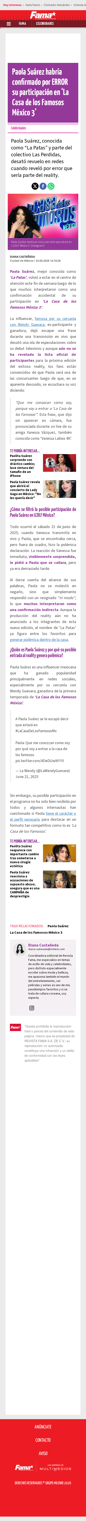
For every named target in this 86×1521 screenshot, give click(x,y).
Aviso (43, 1453)
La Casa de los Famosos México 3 (36, 932)
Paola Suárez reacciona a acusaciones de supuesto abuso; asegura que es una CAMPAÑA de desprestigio (24, 884)
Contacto (43, 1440)
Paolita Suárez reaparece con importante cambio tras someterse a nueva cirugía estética (24, 856)
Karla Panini (33, 5)
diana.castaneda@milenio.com (46, 949)
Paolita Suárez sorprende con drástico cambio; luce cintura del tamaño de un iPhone (22, 466)
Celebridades (45, 24)
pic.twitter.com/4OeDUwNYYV (39, 761)
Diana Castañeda (22, 257)
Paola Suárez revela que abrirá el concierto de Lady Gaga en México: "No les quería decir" (25, 490)
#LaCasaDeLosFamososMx (36, 731)
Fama (22, 24)
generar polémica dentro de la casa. (39, 639)
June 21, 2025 (26, 777)
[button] (35, 186)
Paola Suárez (58, 926)
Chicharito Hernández (57, 5)
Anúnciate (43, 1427)
